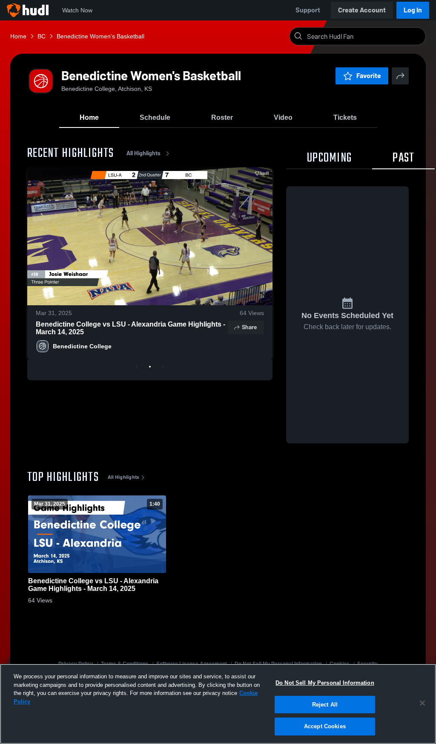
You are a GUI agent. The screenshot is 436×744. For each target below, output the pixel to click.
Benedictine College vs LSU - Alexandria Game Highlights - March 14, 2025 (130, 328)
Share (249, 327)
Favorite (368, 75)
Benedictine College (82, 346)
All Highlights (143, 153)
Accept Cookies (325, 726)
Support (307, 10)
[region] (218, 704)
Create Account (362, 10)
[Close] (422, 703)
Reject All (325, 704)
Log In (413, 10)
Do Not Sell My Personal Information (324, 683)
